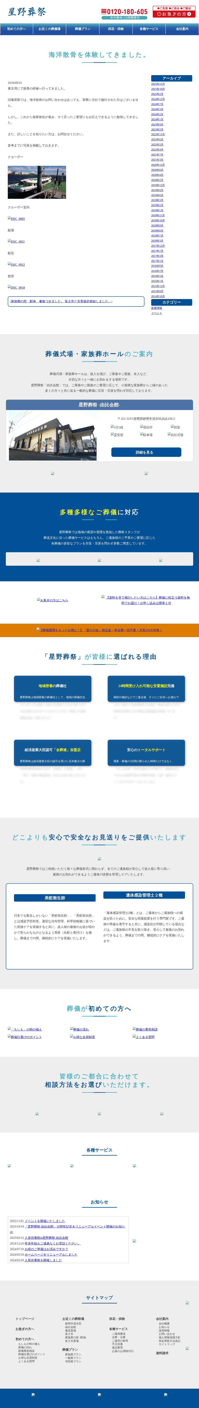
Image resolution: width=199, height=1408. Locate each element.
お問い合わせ (167, 1334)
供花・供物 (116, 28)
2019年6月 (157, 195)
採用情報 (164, 1330)
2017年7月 (157, 250)
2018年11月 (158, 215)
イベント (156, 313)
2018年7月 (157, 235)
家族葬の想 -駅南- (76, 1337)
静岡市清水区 (73, 1323)
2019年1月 (157, 210)
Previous (3, 1166)
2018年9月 (157, 225)
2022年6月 (157, 139)
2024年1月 (157, 119)
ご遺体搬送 (119, 1333)
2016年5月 (157, 276)
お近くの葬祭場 (73, 1318)
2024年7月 (157, 104)
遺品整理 (117, 1347)
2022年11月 (158, 134)
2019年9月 (157, 190)
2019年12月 (158, 185)
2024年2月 (157, 114)
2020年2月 (157, 180)
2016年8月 (157, 265)
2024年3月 (157, 109)
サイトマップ (167, 1344)
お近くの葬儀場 (49, 28)
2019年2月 (157, 205)
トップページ (25, 1318)
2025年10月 (158, 89)
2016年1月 (157, 281)
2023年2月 (157, 129)
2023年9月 (157, 124)
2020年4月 (157, 175)
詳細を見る (144, 452)
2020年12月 (158, 164)
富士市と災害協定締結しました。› (88, 301)
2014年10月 (158, 296)
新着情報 (156, 308)
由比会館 (70, 1327)
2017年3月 (157, 255)
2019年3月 (157, 200)
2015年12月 (158, 286)
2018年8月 (157, 230)
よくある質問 (26, 1361)
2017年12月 (158, 245)
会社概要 (164, 1323)
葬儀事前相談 (26, 1350)
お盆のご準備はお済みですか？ (46, 1249)
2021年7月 (157, 154)
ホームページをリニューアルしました (51, 1254)
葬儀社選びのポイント (31, 1354)
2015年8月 (157, 291)
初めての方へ (16, 28)
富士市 (69, 1334)
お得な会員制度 (27, 1357)
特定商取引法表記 (170, 1341)
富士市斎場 (72, 1341)
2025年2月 (157, 94)
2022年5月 (157, 144)
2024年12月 (158, 99)
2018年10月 (158, 220)
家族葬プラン (73, 1354)
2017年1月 (157, 261)
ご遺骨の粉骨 (120, 1340)
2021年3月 (157, 159)
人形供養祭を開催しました (43, 1260)
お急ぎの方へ (25, 1329)
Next (196, 1166)
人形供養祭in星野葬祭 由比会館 (46, 1237)
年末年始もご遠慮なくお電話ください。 (53, 1243)
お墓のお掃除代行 (123, 1351)
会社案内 (182, 28)
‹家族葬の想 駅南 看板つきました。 (37, 301)
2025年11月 (158, 83)
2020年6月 (157, 169)
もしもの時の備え (29, 1343)
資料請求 (162, 1353)
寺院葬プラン (73, 1361)
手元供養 (117, 1344)
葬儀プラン (83, 28)
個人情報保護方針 (170, 1337)
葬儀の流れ (25, 1347)
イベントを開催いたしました (45, 1221)
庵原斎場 (70, 1330)
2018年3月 (157, 240)
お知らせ (164, 1327)
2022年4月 (157, 149)
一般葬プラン (73, 1358)
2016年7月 (157, 271)
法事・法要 (119, 1337)
